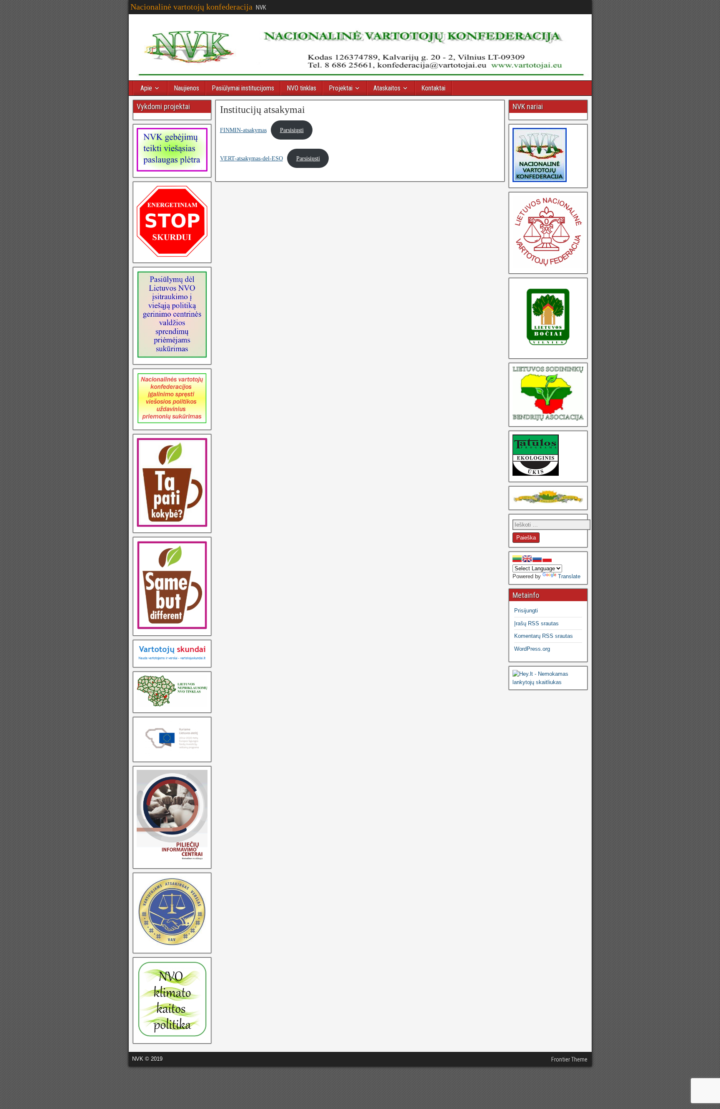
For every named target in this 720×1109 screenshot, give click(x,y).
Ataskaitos (386, 88)
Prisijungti (526, 610)
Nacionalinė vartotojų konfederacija (191, 6)
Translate (569, 576)
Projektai (340, 88)
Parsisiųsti (292, 130)
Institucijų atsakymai (262, 109)
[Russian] (537, 558)
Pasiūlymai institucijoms (243, 88)
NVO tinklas (301, 88)
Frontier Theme (569, 1059)
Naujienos (186, 88)
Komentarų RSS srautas (543, 636)
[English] (527, 558)
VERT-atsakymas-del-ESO (251, 158)
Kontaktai (433, 88)
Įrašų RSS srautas (536, 623)
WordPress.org (532, 649)
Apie (146, 88)
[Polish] (547, 558)
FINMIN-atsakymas (243, 130)
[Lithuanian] (517, 558)
